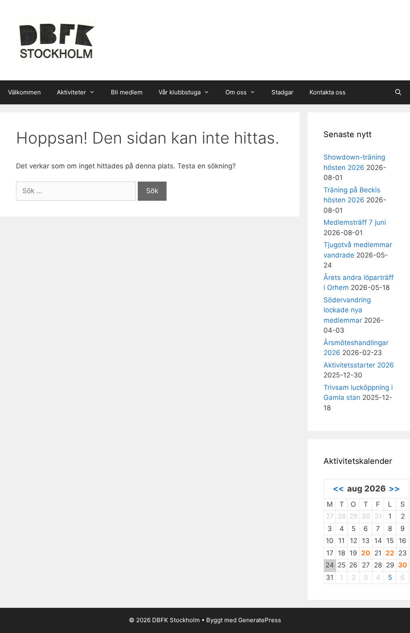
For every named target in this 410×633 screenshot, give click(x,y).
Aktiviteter (71, 92)
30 (402, 565)
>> (394, 488)
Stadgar (282, 92)
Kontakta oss (328, 92)
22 (390, 553)
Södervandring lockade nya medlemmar (347, 310)
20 (365, 553)
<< (338, 488)
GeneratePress (259, 620)
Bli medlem (127, 92)
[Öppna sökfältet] (398, 92)
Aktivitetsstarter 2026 (359, 365)
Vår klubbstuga (180, 92)
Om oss (236, 92)
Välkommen (24, 92)
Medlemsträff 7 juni (355, 222)
